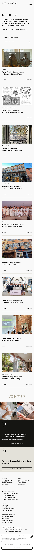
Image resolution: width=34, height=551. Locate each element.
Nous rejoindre (7, 511)
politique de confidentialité (8, 541)
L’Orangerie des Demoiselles (11, 528)
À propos (5, 505)
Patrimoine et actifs (8, 497)
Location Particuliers (9, 495)
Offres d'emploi (7, 522)
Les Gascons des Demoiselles (12, 532)
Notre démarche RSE (9, 509)
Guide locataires (7, 516)
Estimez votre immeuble (10, 499)
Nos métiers (6, 507)
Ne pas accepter (25, 544)
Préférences (9, 544)
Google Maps (5, 484)
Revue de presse (7, 520)
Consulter (29, 80)
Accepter (17, 548)
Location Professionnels (10, 493)
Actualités (5, 518)
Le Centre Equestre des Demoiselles (14, 530)
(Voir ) (17, 396)
